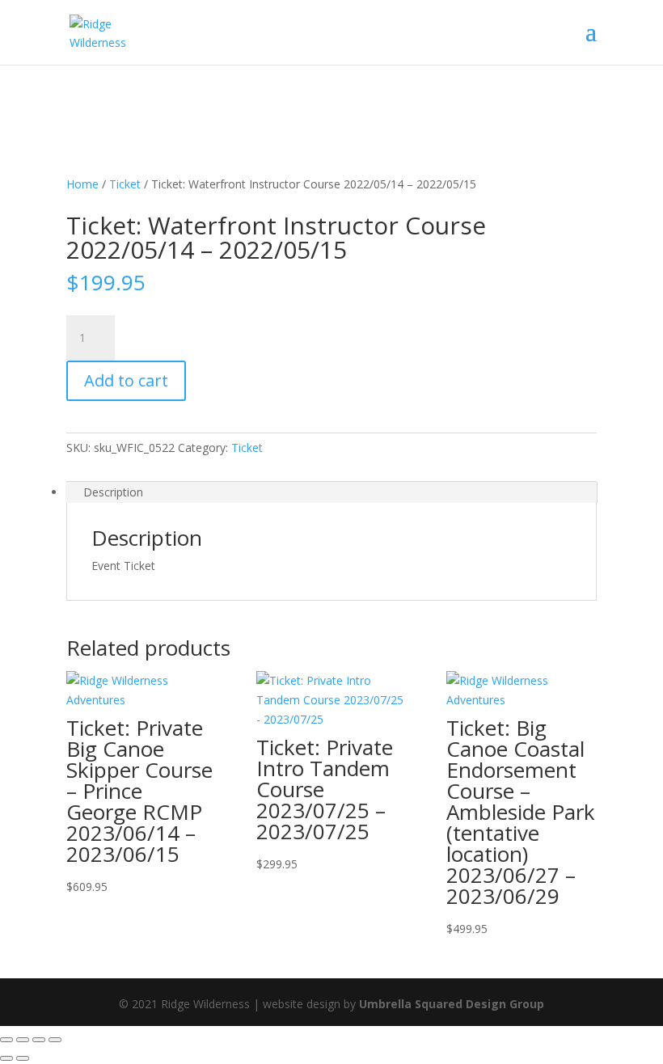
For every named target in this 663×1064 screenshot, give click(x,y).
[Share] (38, 1039)
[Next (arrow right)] (22, 1058)
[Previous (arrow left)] (6, 1058)
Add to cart (126, 380)
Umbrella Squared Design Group (451, 1003)
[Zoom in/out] (6, 1039)
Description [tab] (113, 492)
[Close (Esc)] (55, 1039)
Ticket (125, 184)
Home (82, 184)
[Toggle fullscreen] (22, 1039)
